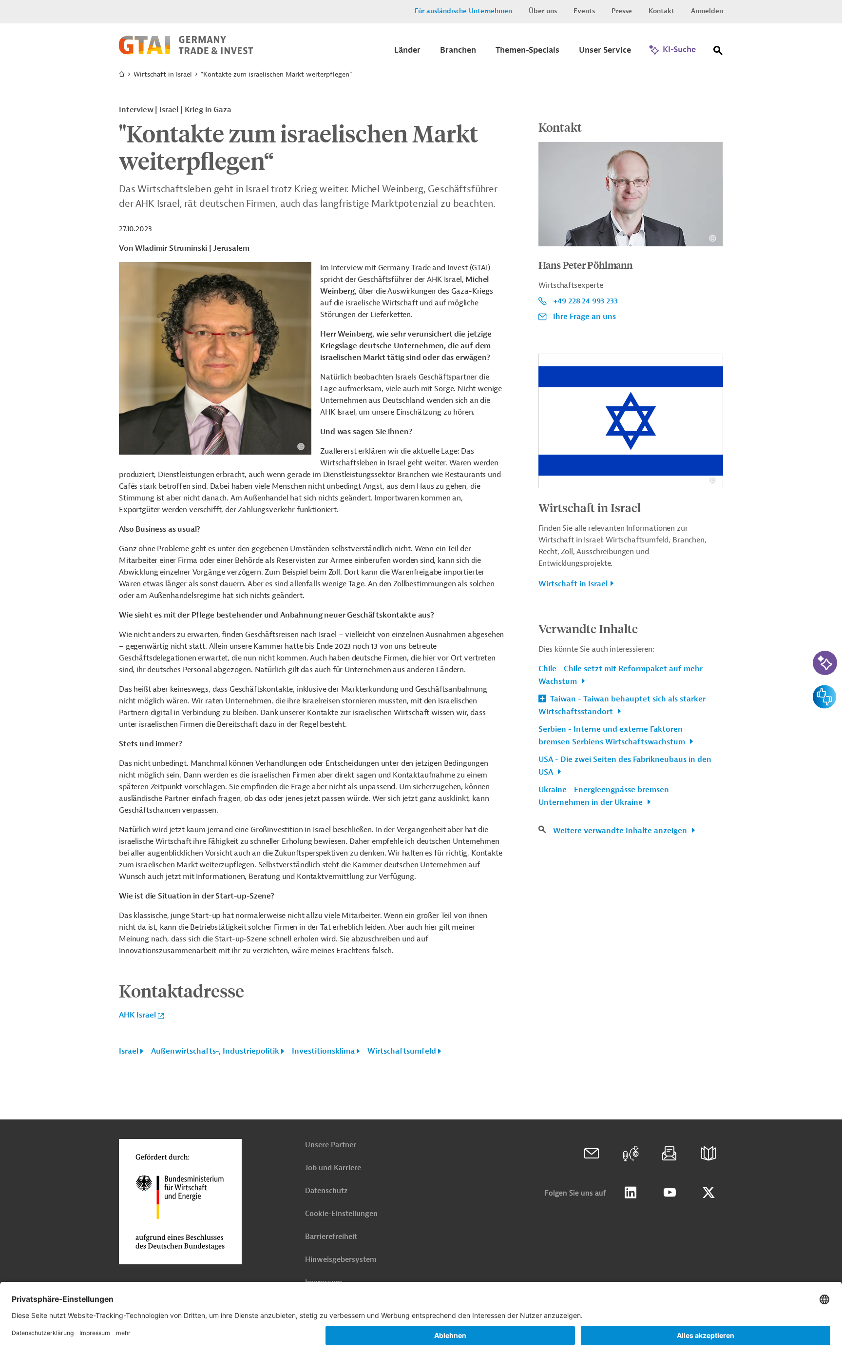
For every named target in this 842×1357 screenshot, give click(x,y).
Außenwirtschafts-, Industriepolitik (215, 1051)
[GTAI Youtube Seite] (669, 1192)
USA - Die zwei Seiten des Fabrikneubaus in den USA (624, 766)
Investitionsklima (323, 1051)
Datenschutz (326, 1191)
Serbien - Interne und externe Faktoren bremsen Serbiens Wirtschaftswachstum (612, 735)
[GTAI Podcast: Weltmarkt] (630, 1153)
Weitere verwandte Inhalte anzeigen (621, 831)
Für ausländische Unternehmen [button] (463, 11)
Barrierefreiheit (331, 1236)
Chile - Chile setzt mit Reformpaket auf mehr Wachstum (620, 675)
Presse (622, 11)
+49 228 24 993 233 (585, 301)
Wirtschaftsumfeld (401, 1051)
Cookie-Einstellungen (341, 1213)
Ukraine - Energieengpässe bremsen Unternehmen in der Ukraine (603, 796)
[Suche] (718, 52)
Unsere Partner (330, 1145)
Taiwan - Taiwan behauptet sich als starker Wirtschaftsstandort (622, 705)
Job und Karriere (333, 1168)
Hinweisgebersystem (340, 1259)
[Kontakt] (591, 1153)
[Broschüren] (708, 1153)
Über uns (543, 11)
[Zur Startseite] (186, 52)
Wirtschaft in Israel (163, 74)
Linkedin (630, 1192)
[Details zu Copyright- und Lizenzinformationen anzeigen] (300, 446)
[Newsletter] (669, 1153)
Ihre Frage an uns (584, 316)
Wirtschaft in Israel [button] (573, 584)
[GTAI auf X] (708, 1192)
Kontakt (661, 11)
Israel (128, 1051)
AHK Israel (137, 1015)
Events (584, 11)
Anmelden (707, 11)
